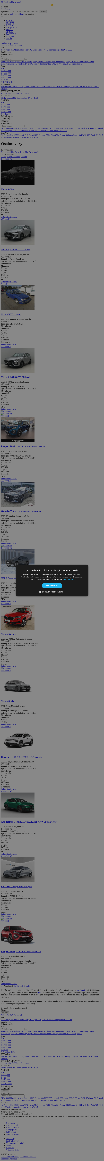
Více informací (68, 579)
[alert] (52, 580)
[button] (52, 592)
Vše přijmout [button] (52, 586)
